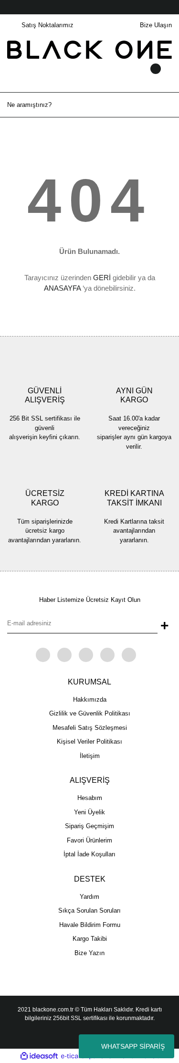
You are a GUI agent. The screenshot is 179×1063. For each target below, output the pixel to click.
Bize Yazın (89, 953)
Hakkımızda (89, 699)
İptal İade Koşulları (89, 854)
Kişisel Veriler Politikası (89, 741)
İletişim (90, 755)
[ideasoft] (39, 1056)
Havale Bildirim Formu (89, 924)
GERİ (102, 278)
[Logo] (89, 49)
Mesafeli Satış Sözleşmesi (90, 727)
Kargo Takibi (90, 938)
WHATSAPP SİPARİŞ (133, 1046)
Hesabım (89, 797)
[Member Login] (89, 77)
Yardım (89, 896)
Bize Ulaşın (156, 25)
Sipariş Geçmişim (89, 826)
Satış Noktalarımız (47, 25)
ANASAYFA (62, 288)
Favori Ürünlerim (89, 840)
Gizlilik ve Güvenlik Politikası (89, 713)
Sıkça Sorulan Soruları (89, 910)
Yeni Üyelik (89, 812)
